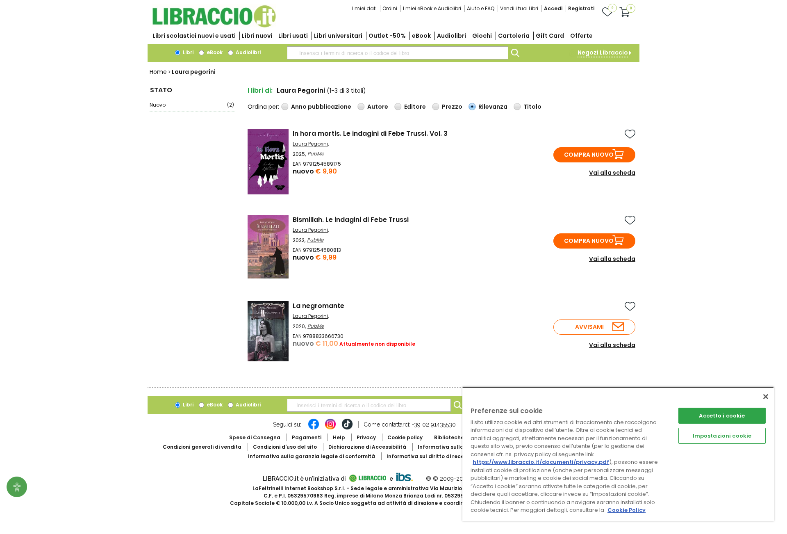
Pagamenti (306, 437)
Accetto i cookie (722, 416)
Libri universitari (338, 36)
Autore (377, 107)
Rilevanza (492, 107)
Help (339, 437)
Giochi (482, 36)
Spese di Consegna (254, 437)
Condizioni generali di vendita (202, 446)
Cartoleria (514, 36)
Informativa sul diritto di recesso (430, 456)
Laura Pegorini (310, 143)
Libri (187, 52)
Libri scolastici (194, 36)
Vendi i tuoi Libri (519, 8)
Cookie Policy (626, 510)
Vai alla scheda (612, 173)
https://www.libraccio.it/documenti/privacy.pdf (541, 462)
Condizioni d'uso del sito (285, 446)
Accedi (553, 8)
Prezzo (452, 107)
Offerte (581, 36)
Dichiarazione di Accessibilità (367, 446)
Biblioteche (449, 437)
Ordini (389, 8)
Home (158, 72)
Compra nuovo (589, 155)
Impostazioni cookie (722, 436)
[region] (618, 454)
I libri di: (260, 90)
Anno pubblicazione (321, 107)
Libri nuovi (257, 36)
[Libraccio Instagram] (330, 428)
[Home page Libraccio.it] (214, 25)
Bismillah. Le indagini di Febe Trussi (351, 219)
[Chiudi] (765, 396)
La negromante (318, 305)
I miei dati (364, 8)
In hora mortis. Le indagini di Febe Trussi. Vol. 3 (370, 133)
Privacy (366, 437)
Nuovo (192, 104)
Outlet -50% (387, 36)
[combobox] (397, 52)
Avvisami (589, 327)
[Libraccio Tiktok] (347, 428)
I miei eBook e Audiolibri (432, 8)
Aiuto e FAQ (480, 8)
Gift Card (550, 36)
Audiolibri (451, 36)
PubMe (315, 153)
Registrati (581, 8)
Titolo (532, 107)
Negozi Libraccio (603, 52)
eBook (421, 36)
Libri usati (293, 36)
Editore (415, 107)
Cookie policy (405, 437)
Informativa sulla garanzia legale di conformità (311, 456)
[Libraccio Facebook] (313, 428)
